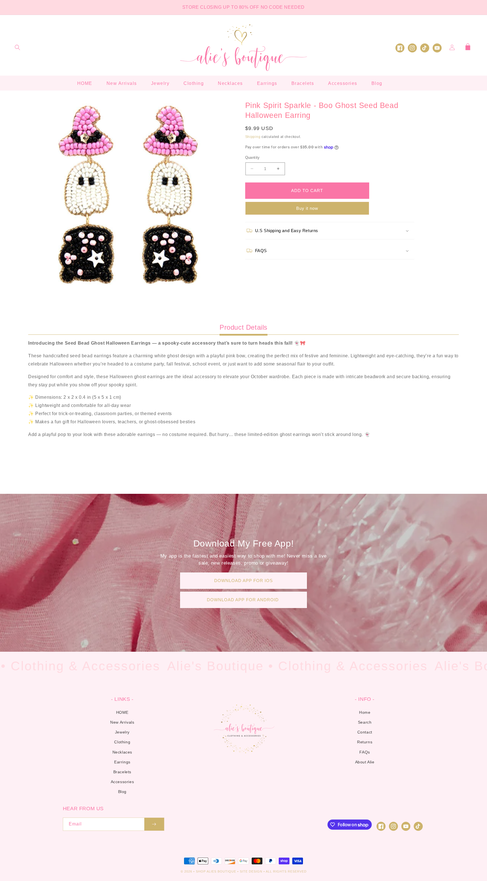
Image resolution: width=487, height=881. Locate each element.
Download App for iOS (243, 580)
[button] (17, 47)
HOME (122, 712)
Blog (122, 791)
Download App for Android (243, 599)
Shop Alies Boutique (216, 871)
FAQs (364, 752)
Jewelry (122, 732)
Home (364, 712)
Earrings (122, 762)
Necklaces (122, 752)
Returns (364, 742)
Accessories (122, 781)
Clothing (122, 742)
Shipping (253, 137)
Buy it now (307, 208)
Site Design (251, 871)
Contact (364, 732)
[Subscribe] (154, 824)
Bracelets (122, 772)
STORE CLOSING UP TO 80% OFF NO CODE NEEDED (243, 7)
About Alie (365, 762)
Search (365, 722)
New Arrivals (122, 722)
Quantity (252, 157)
